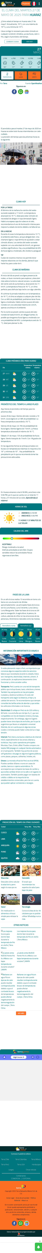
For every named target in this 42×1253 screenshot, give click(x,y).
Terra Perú (5, 1164)
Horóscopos (36, 1164)
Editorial (27, 1178)
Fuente (33, 83)
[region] (21, 110)
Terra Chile (5, 1159)
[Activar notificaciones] (29, 1247)
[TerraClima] (34, 4)
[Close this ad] (40, 1241)
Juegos (11, 1169)
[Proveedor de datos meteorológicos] (21, 1234)
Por (3, 83)
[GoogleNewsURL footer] (26, 1223)
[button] (39, 3)
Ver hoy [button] (29, 41)
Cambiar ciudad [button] (12, 41)
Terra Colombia (21, 1159)
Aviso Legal (10, 1198)
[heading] (21, 1013)
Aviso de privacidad (22, 1198)
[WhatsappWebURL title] (20, 91)
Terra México (36, 1159)
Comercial (16, 1178)
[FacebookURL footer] (14, 1223)
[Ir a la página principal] (8, 3)
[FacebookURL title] (14, 91)
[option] (7, 76)
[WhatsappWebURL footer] (20, 1223)
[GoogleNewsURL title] (26, 91)
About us (25, 1200)
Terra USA (21, 1164)
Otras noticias (31, 1169)
